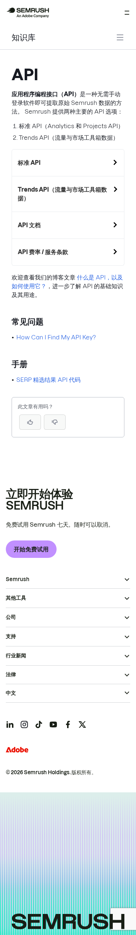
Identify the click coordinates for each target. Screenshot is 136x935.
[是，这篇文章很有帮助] (30, 422)
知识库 (24, 37)
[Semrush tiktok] (39, 724)
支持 (11, 636)
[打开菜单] (127, 12)
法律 (11, 674)
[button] (55, 422)
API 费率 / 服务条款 (43, 252)
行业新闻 (16, 655)
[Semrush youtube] (53, 724)
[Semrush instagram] (24, 724)
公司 (11, 617)
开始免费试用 (31, 549)
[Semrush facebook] (68, 724)
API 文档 (29, 225)
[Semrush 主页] (27, 13)
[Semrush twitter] (82, 724)
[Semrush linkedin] (10, 724)
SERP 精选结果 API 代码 (48, 379)
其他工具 (16, 598)
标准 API (29, 162)
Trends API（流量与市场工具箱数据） (62, 193)
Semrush (17, 579)
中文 (11, 693)
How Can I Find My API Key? (56, 337)
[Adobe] (17, 749)
